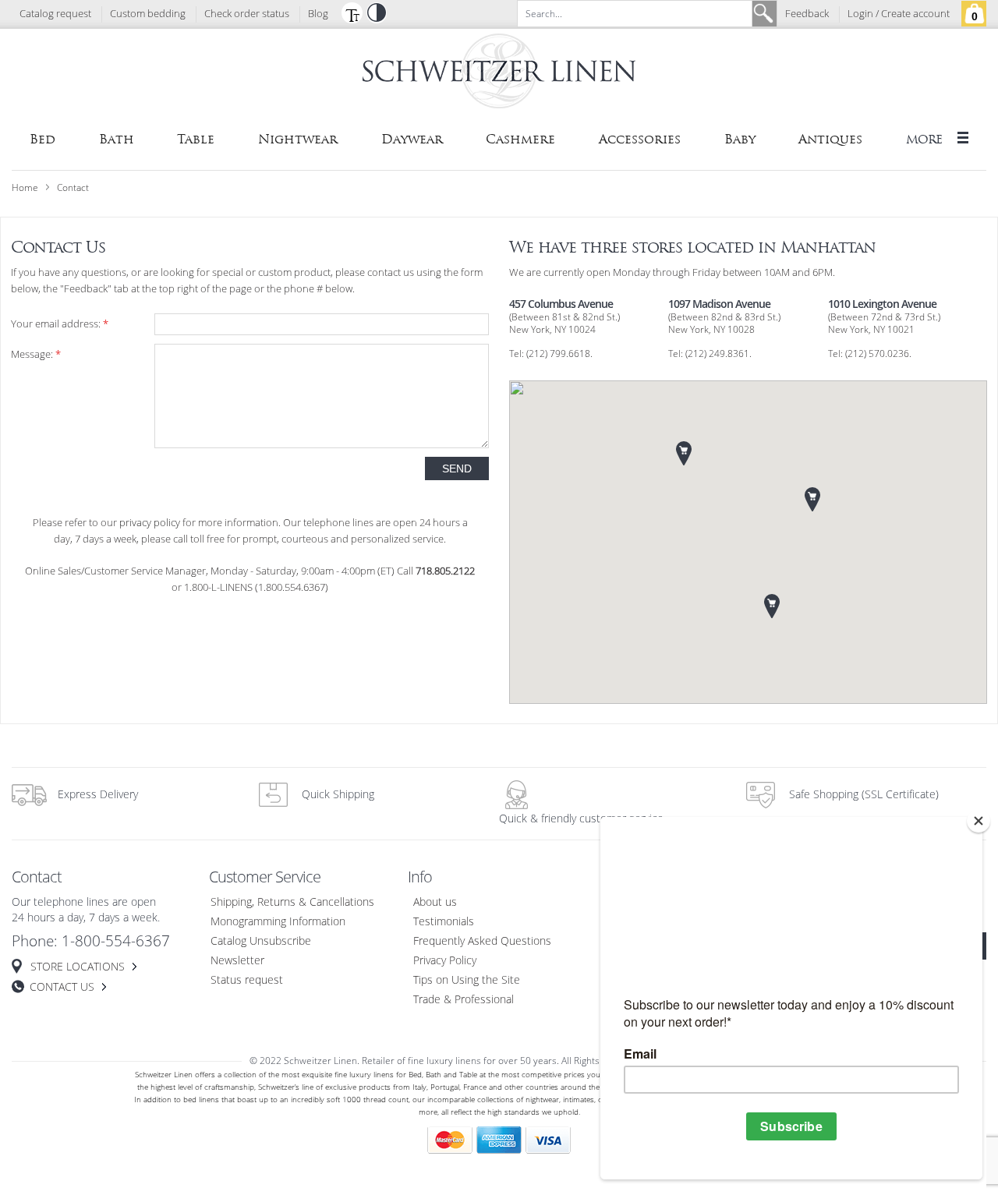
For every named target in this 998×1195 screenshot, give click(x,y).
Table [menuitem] (195, 139)
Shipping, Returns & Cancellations (292, 902)
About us (435, 902)
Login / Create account (899, 14)
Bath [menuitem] (116, 139)
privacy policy (149, 523)
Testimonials (443, 921)
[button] (352, 12)
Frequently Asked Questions (482, 941)
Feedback (807, 14)
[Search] (764, 13)
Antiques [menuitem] (830, 139)
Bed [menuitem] (42, 139)
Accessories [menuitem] (640, 139)
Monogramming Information (278, 921)
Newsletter (237, 960)
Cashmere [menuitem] (520, 139)
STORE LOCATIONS (77, 967)
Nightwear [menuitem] (298, 139)
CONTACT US (62, 987)
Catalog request (55, 14)
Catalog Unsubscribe (261, 941)
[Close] (978, 821)
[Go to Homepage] (499, 74)
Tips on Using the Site (466, 980)
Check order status (246, 14)
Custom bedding (148, 14)
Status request (247, 980)
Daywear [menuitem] (412, 139)
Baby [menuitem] (740, 139)
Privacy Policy (444, 960)
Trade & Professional (463, 999)
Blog (318, 14)
